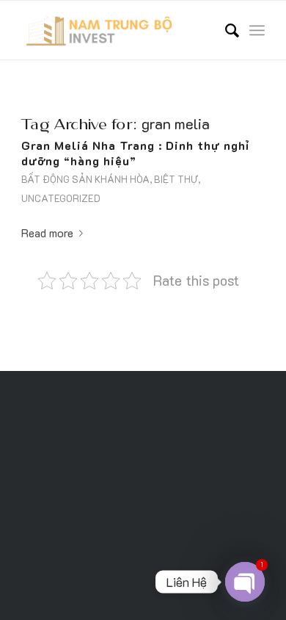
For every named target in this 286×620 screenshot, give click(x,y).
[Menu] (257, 30)
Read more (47, 232)
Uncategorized (60, 198)
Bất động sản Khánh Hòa (85, 179)
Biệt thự (176, 179)
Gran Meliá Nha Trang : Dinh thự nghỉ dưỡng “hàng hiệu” (135, 152)
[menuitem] (224, 30)
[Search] (224, 30)
